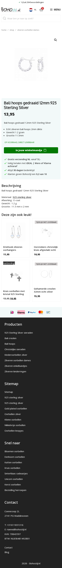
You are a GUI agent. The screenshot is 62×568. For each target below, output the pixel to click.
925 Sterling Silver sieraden (19, 332)
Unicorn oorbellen (14, 478)
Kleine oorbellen (13, 419)
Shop (12, 30)
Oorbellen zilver (13, 414)
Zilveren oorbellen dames (28, 30)
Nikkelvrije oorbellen (15, 425)
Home (4, 30)
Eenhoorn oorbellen (15, 456)
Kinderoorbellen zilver (16, 354)
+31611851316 (15, 524)
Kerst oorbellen (13, 484)
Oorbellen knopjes (14, 430)
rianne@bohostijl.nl (16, 529)
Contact (8, 547)
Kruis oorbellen (12, 467)
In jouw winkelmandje (29, 150)
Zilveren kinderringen (15, 371)
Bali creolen (10, 338)
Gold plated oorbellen (16, 408)
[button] (55, 40)
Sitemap (9, 391)
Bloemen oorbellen (14, 451)
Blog (7, 552)
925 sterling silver (14, 397)
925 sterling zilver (22, 197)
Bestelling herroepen (15, 490)
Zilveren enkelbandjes (16, 365)
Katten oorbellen (13, 462)
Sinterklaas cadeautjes (16, 473)
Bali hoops (10, 343)
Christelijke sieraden (15, 349)
